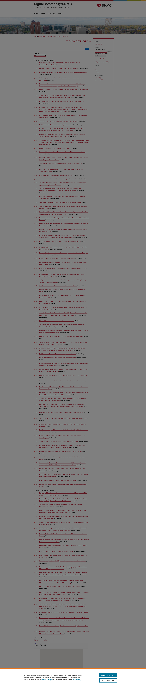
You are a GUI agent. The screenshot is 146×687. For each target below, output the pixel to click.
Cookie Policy (77, 680)
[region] (73, 677)
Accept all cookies (108, 675)
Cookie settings (47, 680)
